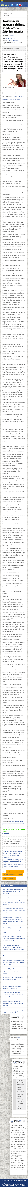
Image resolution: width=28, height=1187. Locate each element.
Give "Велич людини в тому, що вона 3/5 (22, 1017)
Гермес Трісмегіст (19, 871)
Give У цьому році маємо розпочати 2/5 (24, 1061)
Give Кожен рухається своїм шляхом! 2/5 (24, 1120)
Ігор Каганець (17, 1062)
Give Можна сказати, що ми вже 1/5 (22, 1037)
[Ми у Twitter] (17, 5)
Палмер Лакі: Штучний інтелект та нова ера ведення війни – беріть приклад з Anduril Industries (13, 971)
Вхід (25, 1)
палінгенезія (12, 878)
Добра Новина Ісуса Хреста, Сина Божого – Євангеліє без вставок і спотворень (12, 855)
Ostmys (18, 1016)
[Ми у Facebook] (15, 5)
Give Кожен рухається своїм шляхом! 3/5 (23, 1121)
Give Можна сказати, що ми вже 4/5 (24, 1039)
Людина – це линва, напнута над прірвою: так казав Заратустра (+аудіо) (13, 850)
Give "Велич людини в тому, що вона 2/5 (23, 1016)
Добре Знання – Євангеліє (10, 874)
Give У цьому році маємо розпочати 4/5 (24, 1062)
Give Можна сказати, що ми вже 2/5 (24, 1037)
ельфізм (20, 874)
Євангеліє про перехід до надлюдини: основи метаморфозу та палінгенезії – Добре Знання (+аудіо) (13, 97)
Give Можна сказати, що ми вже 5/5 (22, 1040)
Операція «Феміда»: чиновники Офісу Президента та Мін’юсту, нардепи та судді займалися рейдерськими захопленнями (13, 995)
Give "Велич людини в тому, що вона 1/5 (22, 1016)
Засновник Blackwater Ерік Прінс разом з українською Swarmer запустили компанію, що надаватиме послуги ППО (14, 938)
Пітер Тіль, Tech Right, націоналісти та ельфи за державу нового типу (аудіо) (13, 860)
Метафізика (11, 35)
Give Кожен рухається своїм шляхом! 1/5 (23, 1120)
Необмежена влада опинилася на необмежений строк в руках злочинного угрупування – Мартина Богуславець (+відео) (13, 947)
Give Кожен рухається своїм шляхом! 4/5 (24, 1121)
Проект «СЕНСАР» (10, 38)
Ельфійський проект (14, 40)
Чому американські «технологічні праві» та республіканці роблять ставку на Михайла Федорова (13, 1003)
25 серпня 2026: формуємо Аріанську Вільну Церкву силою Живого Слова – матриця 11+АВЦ (13, 930)
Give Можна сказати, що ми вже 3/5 (22, 1039)
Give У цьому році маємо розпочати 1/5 (23, 1061)
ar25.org (5, 5)
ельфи (5, 878)
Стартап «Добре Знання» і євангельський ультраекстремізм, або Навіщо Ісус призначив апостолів (13, 823)
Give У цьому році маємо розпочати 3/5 (23, 1062)
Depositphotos (22, 1185)
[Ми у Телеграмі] (12, 5)
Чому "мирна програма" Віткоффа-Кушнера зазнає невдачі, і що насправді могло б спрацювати (13, 891)
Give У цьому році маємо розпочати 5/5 (23, 1063)
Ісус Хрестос (10, 871)
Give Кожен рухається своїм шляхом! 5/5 (23, 1122)
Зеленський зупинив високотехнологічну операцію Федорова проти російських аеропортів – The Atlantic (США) (12, 986)
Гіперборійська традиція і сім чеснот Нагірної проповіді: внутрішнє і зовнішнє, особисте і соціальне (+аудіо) (13, 864)
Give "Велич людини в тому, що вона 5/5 (22, 1018)
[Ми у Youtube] (20, 5)
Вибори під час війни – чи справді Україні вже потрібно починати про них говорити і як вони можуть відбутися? (13, 962)
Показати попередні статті (9, 93)
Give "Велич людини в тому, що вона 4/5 (23, 1017)
